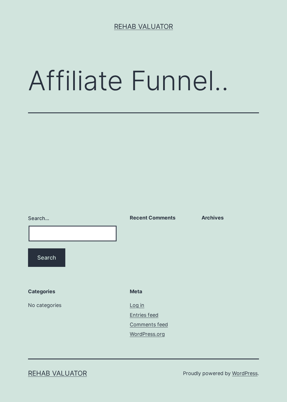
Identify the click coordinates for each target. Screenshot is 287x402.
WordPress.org (147, 334)
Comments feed (149, 324)
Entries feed (144, 315)
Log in (137, 305)
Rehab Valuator (143, 26)
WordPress (245, 373)
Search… (38, 218)
